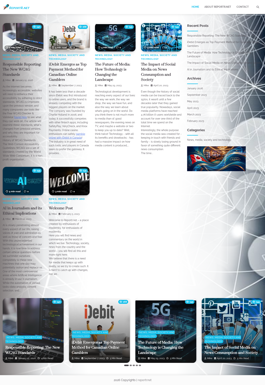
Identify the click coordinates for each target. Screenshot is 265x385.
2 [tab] (131, 365)
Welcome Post (61, 208)
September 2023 (197, 94)
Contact (243, 6)
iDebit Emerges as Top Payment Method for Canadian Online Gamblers (98, 347)
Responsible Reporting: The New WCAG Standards (22, 69)
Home (195, 6)
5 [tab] (140, 365)
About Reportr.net (217, 6)
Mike (8, 80)
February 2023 (195, 121)
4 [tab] (137, 365)
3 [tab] (134, 365)
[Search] (257, 7)
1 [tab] (126, 365)
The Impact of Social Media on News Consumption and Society (224, 62)
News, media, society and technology (209, 139)
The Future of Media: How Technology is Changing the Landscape (161, 347)
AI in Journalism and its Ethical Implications (212, 69)
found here (20, 117)
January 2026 (195, 88)
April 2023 (193, 108)
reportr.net (144, 380)
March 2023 (194, 114)
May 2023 (192, 101)
